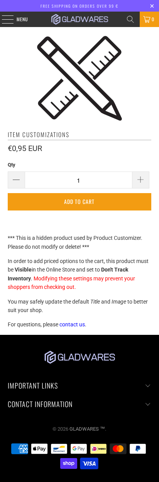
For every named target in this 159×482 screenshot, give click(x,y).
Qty (11, 165)
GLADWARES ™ (87, 429)
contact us (72, 324)
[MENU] (3, 19)
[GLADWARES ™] (79, 19)
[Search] (130, 19)
